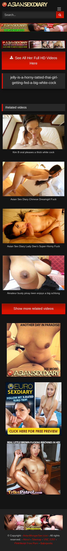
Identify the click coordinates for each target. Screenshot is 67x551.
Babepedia (46, 543)
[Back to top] (56, 540)
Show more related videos (34, 308)
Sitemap (36, 539)
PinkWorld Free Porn (26, 543)
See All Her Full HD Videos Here (35, 60)
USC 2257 (49, 539)
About (26, 539)
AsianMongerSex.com (35, 535)
